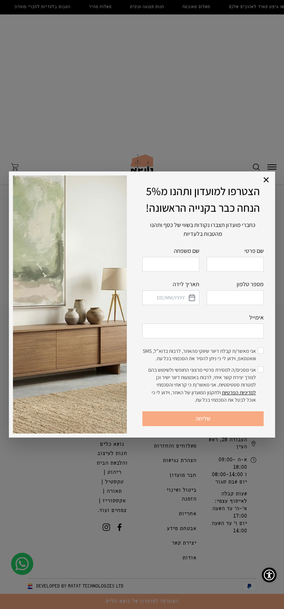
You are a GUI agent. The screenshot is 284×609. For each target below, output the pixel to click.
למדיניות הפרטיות (239, 392)
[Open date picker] (191, 297)
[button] (266, 180)
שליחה (203, 418)
